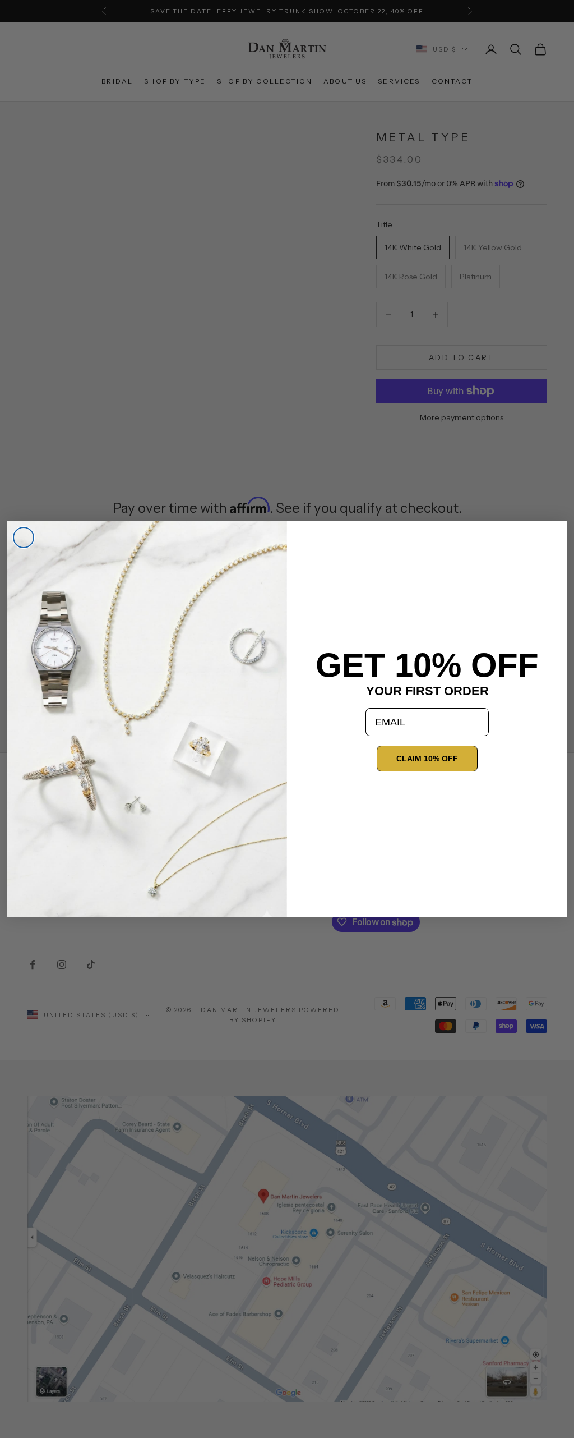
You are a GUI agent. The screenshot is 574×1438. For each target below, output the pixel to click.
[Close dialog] (23, 537)
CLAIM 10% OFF (427, 758)
